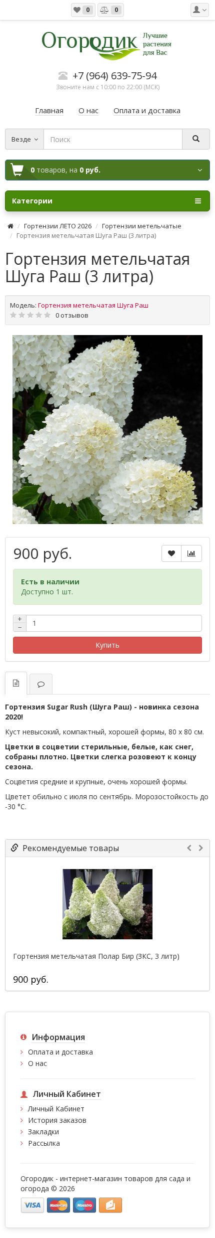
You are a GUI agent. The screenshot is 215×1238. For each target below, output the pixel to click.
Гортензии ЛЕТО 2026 (58, 225)
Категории (32, 200)
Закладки (43, 1131)
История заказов (57, 1120)
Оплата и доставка (60, 1052)
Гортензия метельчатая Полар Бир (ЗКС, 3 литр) (96, 956)
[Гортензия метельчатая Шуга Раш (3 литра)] (107, 430)
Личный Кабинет (56, 1108)
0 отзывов (72, 315)
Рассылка (44, 1143)
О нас (37, 1063)
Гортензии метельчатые (142, 225)
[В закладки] (172, 553)
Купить (108, 645)
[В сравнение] (191, 553)
